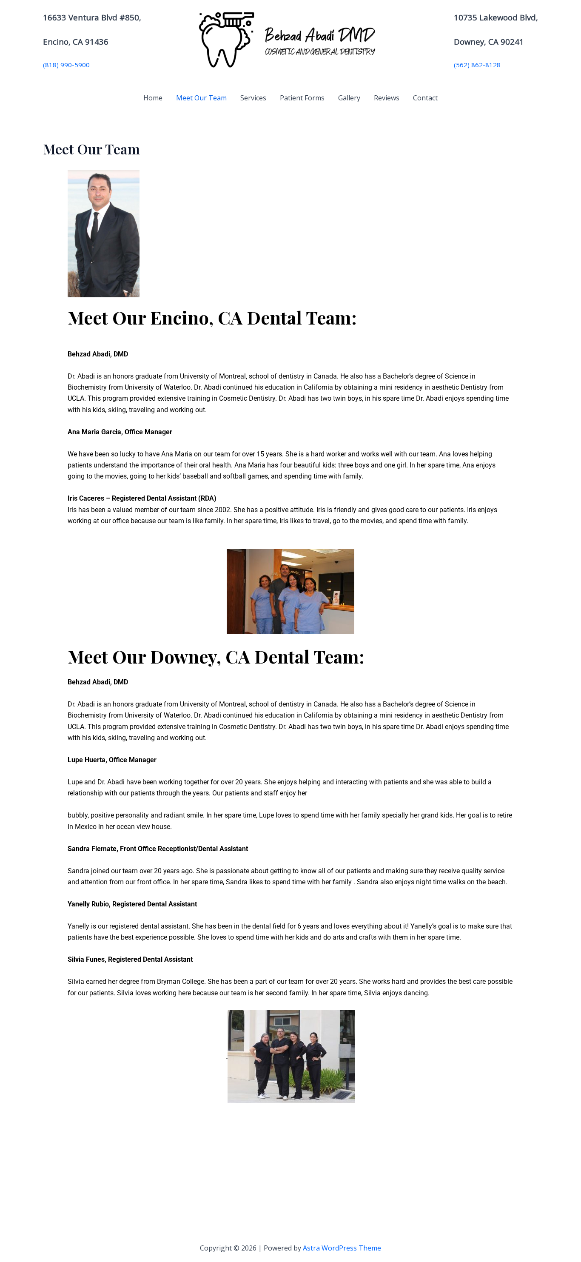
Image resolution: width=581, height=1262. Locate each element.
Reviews (386, 98)
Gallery (349, 98)
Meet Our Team (201, 98)
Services (253, 98)
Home (152, 98)
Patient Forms (302, 98)
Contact (425, 98)
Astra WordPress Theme (342, 1248)
